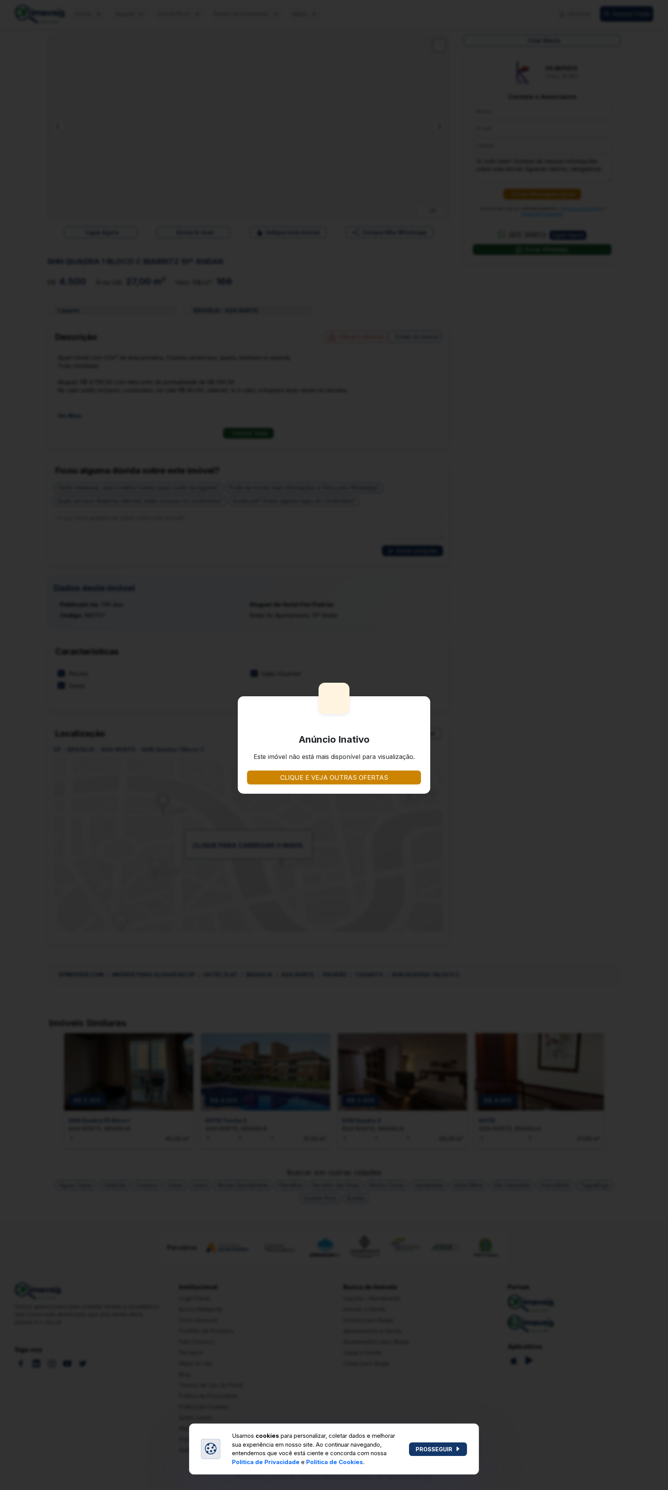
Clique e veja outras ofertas (334, 777)
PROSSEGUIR (434, 1449)
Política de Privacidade (266, 1462)
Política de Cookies (334, 1462)
